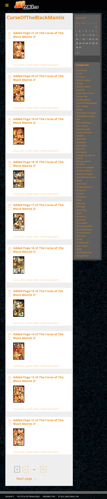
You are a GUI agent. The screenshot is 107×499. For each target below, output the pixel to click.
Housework (81, 142)
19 (87, 39)
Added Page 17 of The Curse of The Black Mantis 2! (38, 207)
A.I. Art (79, 73)
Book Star (80, 90)
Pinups (79, 200)
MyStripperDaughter (84, 174)
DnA (78, 119)
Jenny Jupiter (81, 152)
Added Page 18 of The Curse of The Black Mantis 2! (38, 164)
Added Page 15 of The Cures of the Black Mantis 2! (38, 293)
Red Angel (80, 206)
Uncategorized (82, 242)
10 (80, 35)
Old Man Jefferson (84, 187)
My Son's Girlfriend (84, 170)
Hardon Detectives (84, 132)
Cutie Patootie (82, 106)
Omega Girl (81, 190)
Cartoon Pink (81, 96)
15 (97, 35)
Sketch (79, 213)
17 (80, 39)
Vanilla (79, 249)
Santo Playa (81, 210)
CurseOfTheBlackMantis (86, 103)
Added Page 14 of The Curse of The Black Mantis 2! (38, 336)
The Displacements (84, 226)
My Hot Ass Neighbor (85, 167)
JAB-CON (80, 149)
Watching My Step (84, 252)
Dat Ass (79, 109)
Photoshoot (81, 197)
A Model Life (81, 70)
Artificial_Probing (83, 80)
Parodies (80, 193)
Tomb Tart (80, 236)
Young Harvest (82, 255)
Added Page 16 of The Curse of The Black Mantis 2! (38, 250)
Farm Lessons (82, 126)
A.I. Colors (80, 77)
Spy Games (81, 219)
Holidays (80, 135)
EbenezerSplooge (83, 122)
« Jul (77, 53)
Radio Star (80, 203)
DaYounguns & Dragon (86, 113)
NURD (79, 180)
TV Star (79, 239)
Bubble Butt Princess (85, 93)
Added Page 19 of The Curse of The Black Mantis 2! (38, 121)
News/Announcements (86, 177)
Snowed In (80, 216)
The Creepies (81, 223)
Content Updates (83, 99)
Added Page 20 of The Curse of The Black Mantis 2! (38, 78)
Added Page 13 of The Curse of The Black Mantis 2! (38, 379)
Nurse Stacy (81, 183)
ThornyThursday (83, 233)
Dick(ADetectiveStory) (85, 116)
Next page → (27, 479)
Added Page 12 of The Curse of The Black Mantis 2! (38, 422)
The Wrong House (84, 229)
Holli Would (81, 139)
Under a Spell (81, 246)
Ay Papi (79, 83)
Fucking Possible (83, 129)
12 (87, 35)
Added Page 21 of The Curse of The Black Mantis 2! (38, 35)
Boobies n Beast (83, 86)
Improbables (81, 145)
